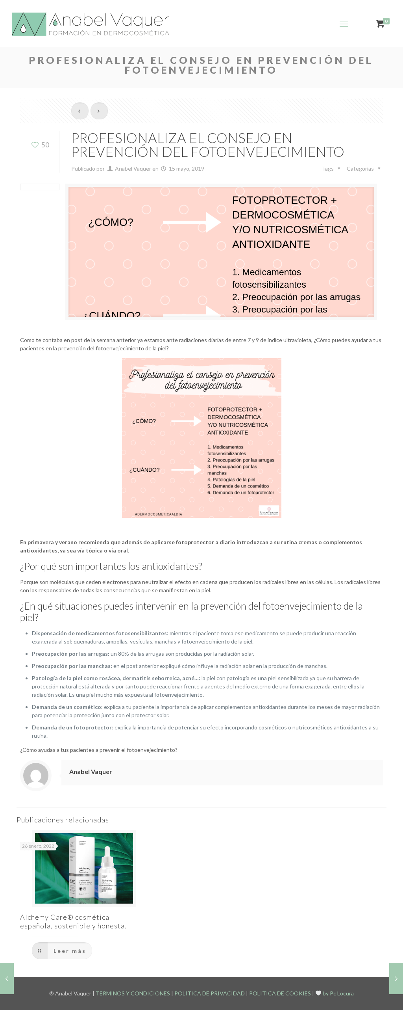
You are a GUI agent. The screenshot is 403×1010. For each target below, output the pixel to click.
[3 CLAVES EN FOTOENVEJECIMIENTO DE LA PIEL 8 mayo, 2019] (7, 978)
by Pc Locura (338, 993)
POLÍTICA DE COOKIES (280, 993)
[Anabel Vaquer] (91, 23)
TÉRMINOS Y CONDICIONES (133, 993)
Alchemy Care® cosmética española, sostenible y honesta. (73, 921)
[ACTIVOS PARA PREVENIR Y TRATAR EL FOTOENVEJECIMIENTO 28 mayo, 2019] (396, 978)
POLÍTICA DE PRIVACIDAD (209, 993)
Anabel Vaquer (133, 168)
